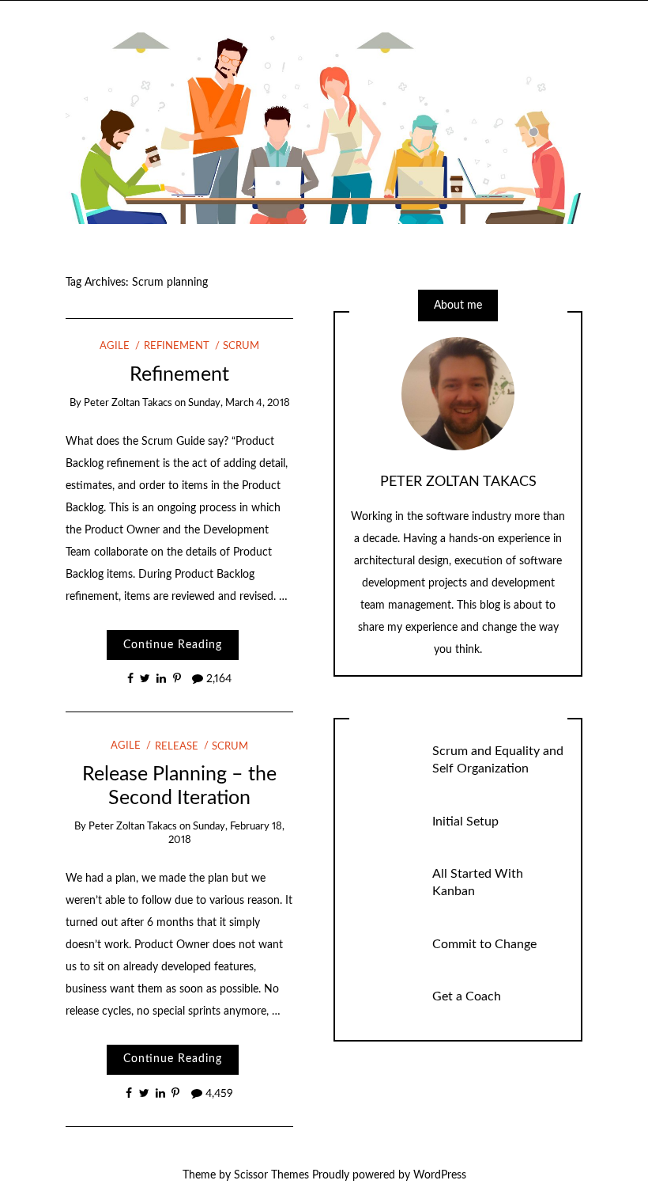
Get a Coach (466, 996)
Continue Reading (172, 645)
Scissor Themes (271, 1175)
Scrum (241, 346)
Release (176, 747)
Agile (115, 346)
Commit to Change (484, 944)
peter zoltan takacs (128, 403)
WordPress (439, 1175)
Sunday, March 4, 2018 (239, 403)
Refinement (176, 346)
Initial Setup (465, 821)
